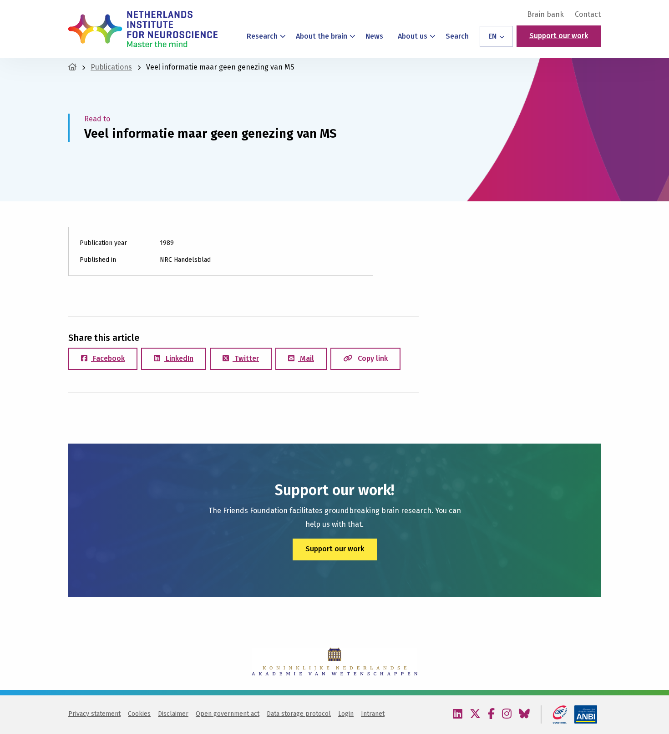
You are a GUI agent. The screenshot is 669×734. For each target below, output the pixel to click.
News (374, 36)
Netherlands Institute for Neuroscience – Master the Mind (143, 29)
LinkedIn (178, 358)
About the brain (321, 36)
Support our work (558, 35)
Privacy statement (94, 714)
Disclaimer (173, 714)
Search (457, 36)
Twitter (246, 358)
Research (262, 36)
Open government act (227, 714)
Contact (588, 14)
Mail (306, 358)
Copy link (372, 358)
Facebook (108, 358)
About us (412, 36)
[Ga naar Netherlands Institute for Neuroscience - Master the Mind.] (72, 67)
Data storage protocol (299, 714)
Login (346, 714)
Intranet (373, 714)
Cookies (139, 714)
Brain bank (545, 14)
